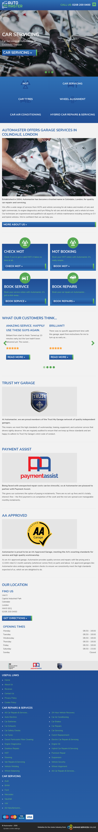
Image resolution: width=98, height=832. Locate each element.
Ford (7, 790)
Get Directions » (15, 618)
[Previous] (5, 343)
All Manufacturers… (13, 808)
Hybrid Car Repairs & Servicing (65, 748)
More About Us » (15, 224)
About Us (9, 685)
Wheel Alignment (59, 766)
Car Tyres (9, 735)
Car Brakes (56, 722)
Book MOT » (61, 266)
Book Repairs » (64, 301)
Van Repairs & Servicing (15, 762)
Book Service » (15, 301)
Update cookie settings (11, 829)
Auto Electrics (11, 717)
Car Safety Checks (12, 731)
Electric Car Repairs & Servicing (65, 740)
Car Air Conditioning (60, 717)
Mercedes (9, 794)
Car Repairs (57, 726)
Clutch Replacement (60, 735)
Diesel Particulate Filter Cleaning (19, 740)
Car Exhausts (10, 726)
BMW (7, 786)
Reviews (8, 689)
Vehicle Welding (12, 766)
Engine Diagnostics (13, 744)
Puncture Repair (58, 753)
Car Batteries (10, 722)
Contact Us (9, 694)
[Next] (93, 343)
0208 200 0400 (75, 5)
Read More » (16, 357)
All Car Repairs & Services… (16, 713)
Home (7, 680)
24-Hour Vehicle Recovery (63, 713)
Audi (7, 781)
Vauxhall (8, 799)
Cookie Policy (10, 702)
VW (6, 803)
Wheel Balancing (12, 771)
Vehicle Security (58, 762)
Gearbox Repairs (12, 748)
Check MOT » (14, 266)
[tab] (46, 72)
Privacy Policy (11, 698)
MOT (7, 753)
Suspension (56, 757)
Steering (8, 757)
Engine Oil (56, 744)
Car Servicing (57, 731)
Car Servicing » (17, 52)
